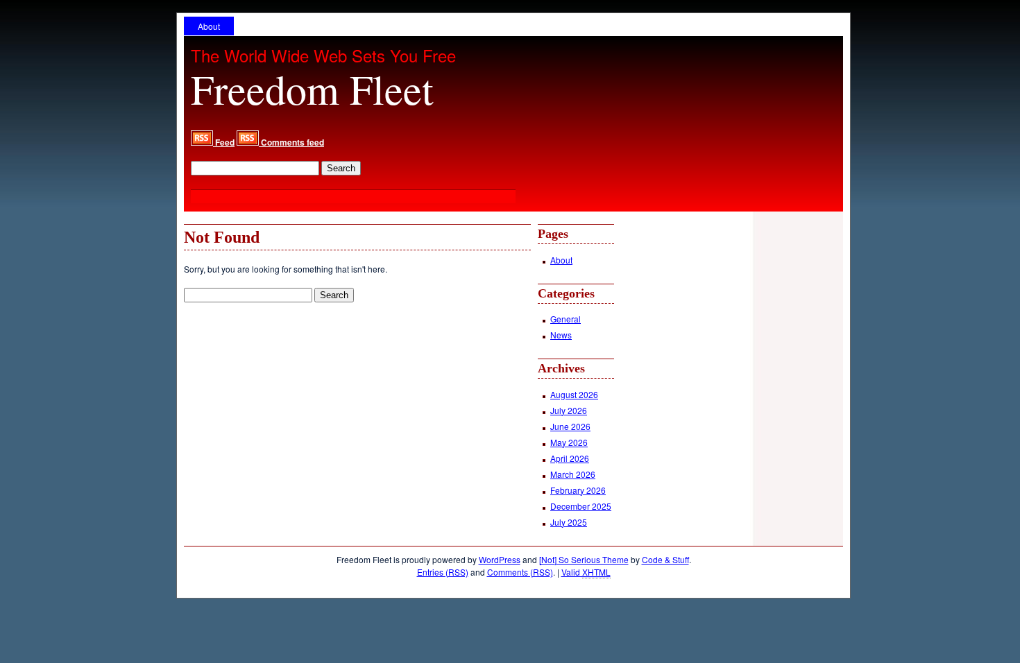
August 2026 (574, 394)
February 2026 (578, 490)
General (565, 319)
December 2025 (580, 506)
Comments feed (291, 142)
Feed (224, 142)
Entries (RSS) (442, 572)
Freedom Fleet (312, 89)
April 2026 (569, 458)
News (561, 335)
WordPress (499, 559)
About (209, 26)
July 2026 (568, 410)
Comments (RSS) (520, 572)
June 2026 (570, 426)
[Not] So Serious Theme (584, 559)
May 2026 (569, 442)
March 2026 (572, 474)
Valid (586, 572)
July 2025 (568, 522)
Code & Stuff (665, 559)
